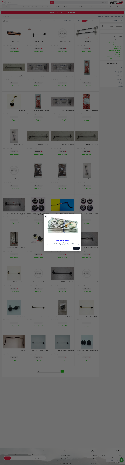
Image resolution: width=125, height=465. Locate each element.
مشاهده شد (76, 248)
